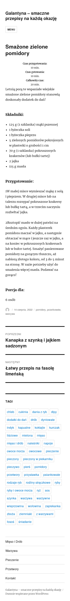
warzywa (10, 313)
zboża (11, 514)
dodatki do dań (17, 419)
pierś (27, 467)
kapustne (24, 427)
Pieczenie (12, 560)
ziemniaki (25, 514)
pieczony (13, 459)
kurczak (54, 427)
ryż (39, 490)
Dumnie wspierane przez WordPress (27, 593)
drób (34, 419)
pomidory (41, 309)
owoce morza (16, 451)
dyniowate (48, 419)
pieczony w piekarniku (38, 459)
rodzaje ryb (14, 482)
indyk (10, 427)
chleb (10, 412)
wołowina (34, 506)
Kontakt (10, 578)
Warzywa (11, 550)
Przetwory (12, 569)
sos (47, 490)
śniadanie (25, 522)
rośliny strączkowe (38, 482)
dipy (54, 412)
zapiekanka (52, 506)
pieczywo (13, 467)
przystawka (31, 474)
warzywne (43, 498)
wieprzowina (15, 506)
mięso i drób (15, 443)
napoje (48, 443)
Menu (11, 29)
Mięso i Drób (13, 541)
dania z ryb (39, 412)
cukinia (23, 412)
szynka (11, 498)
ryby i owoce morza (19, 490)
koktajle (40, 427)
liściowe (12, 435)
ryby (57, 482)
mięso (41, 435)
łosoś (10, 522)
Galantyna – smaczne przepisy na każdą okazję (31, 15)
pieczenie (52, 451)
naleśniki (33, 443)
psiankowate (53, 309)
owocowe (35, 451)
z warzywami (44, 514)
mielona (27, 435)
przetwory (13, 474)
